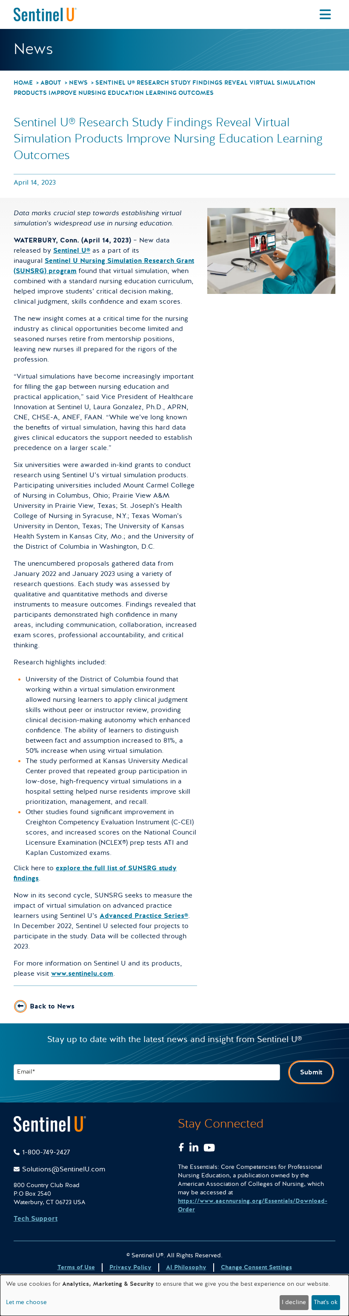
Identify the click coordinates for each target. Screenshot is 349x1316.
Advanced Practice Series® (144, 915)
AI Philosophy (186, 1267)
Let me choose (26, 1302)
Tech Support (35, 1218)
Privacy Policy (130, 1267)
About (50, 83)
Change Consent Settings (256, 1267)
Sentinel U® (71, 250)
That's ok (326, 1302)
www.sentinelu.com (82, 973)
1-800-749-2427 (46, 1152)
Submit (311, 1072)
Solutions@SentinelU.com (63, 1169)
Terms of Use (76, 1267)
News (78, 83)
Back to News (52, 1006)
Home (23, 83)
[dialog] (174, 1295)
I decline (294, 1302)
